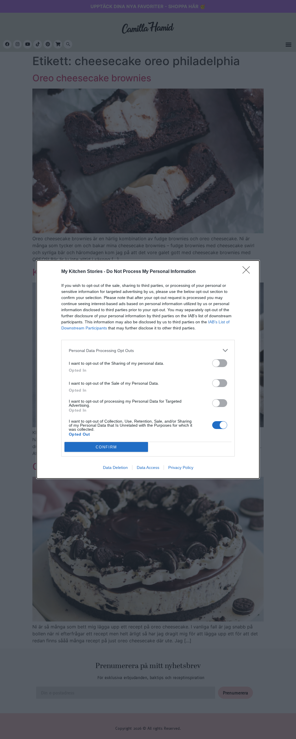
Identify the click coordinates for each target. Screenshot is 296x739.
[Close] (248, 271)
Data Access (148, 467)
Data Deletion (115, 467)
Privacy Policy (180, 467)
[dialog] (148, 369)
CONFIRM (106, 447)
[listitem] (148, 350)
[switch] (219, 363)
